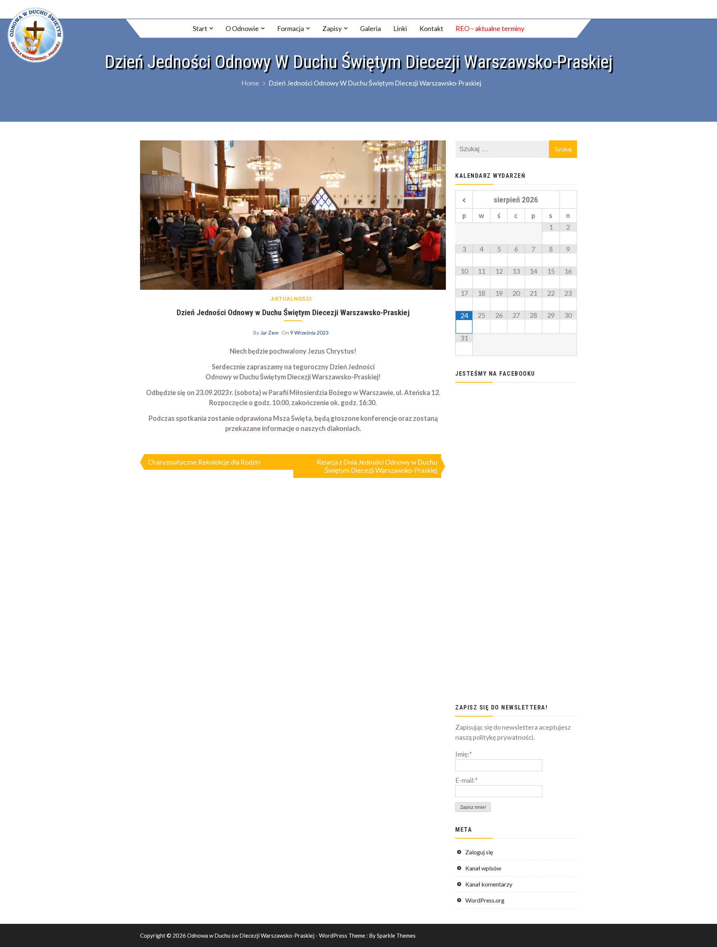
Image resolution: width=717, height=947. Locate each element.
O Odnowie (242, 28)
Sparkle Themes (396, 935)
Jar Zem (269, 332)
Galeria (370, 28)
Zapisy (332, 28)
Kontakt (431, 28)
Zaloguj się (479, 852)
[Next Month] (568, 200)
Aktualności (291, 299)
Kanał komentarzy (488, 884)
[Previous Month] (464, 200)
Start (200, 28)
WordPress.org (485, 900)
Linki (400, 28)
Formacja (290, 28)
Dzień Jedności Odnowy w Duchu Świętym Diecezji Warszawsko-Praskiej (293, 312)
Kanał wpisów (483, 868)
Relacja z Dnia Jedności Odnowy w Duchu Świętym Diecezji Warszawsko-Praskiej (377, 466)
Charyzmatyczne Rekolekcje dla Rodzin (204, 462)
